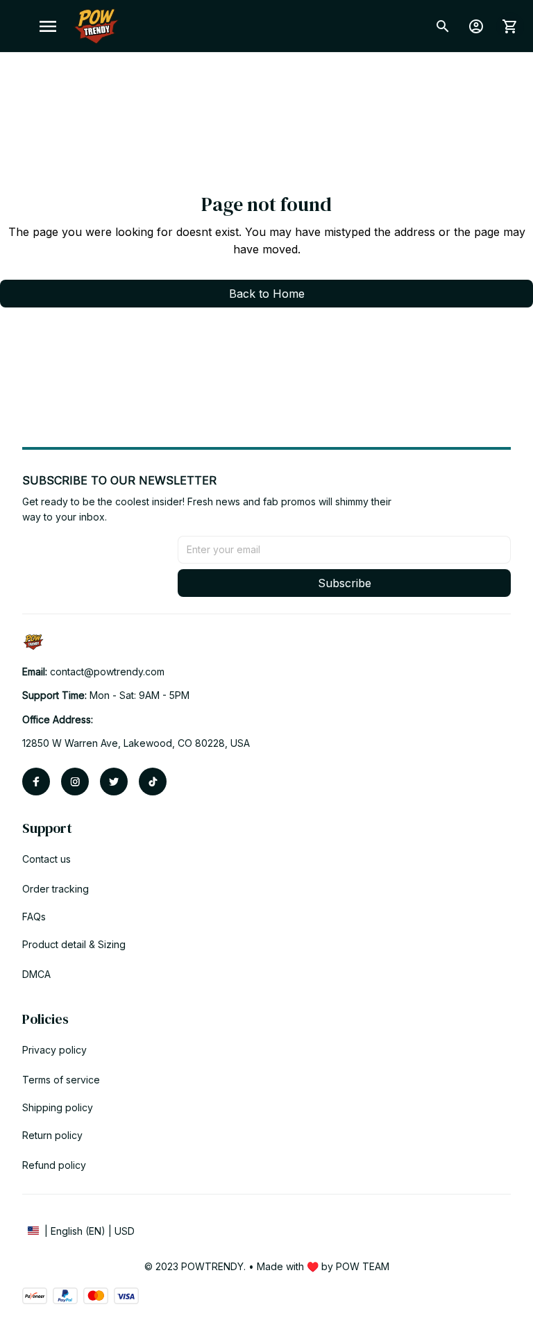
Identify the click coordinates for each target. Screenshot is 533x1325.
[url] (107, 672)
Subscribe (344, 583)
